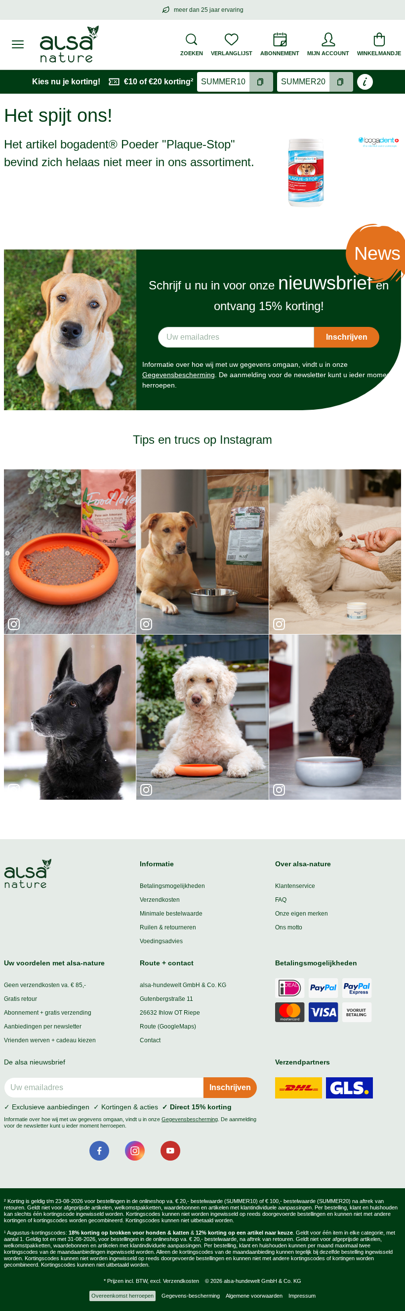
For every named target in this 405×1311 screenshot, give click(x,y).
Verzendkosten (160, 899)
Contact (150, 1040)
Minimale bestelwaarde (171, 913)
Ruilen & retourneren (168, 927)
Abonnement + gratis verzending (47, 1012)
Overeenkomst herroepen (122, 1296)
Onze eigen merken (301, 913)
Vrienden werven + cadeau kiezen (50, 1040)
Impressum (302, 1296)
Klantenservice (295, 886)
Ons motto (288, 927)
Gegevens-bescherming (191, 1296)
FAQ (280, 899)
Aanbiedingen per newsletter (42, 1026)
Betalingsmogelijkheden (172, 886)
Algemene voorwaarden (254, 1296)
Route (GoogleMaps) (168, 1026)
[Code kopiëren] (261, 82)
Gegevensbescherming (178, 375)
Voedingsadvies (161, 941)
